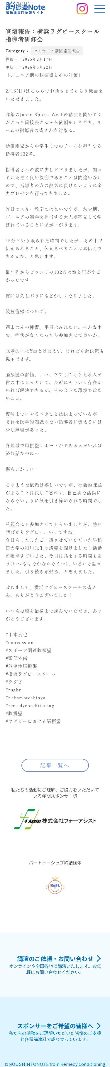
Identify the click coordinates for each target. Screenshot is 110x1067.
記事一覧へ (55, 765)
